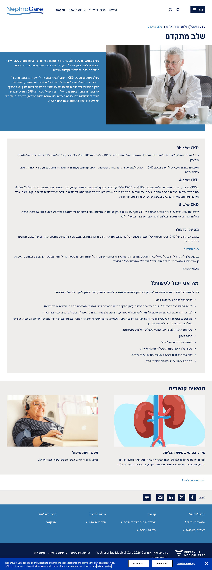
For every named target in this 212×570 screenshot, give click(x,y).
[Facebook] (192, 497)
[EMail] (160, 497)
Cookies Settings (186, 563)
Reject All (162, 563)
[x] (181, 497)
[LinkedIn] (171, 497)
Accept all (138, 563)
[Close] (206, 563)
